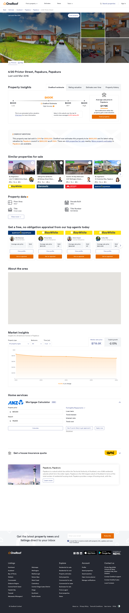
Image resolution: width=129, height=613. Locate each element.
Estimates (47, 3)
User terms (107, 606)
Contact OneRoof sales (111, 580)
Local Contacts (109, 583)
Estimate (11, 10)
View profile (21, 251)
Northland (11, 567)
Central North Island (14, 587)
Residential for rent (65, 570)
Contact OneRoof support (112, 576)
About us (75, 606)
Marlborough (36, 574)
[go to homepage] (10, 3)
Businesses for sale (65, 587)
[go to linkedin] (81, 553)
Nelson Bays (35, 577)
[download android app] (104, 553)
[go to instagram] (74, 553)
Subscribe (107, 536)
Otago (34, 590)
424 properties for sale (75, 141)
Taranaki (10, 593)
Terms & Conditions (96, 606)
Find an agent (63, 590)
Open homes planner (88, 577)
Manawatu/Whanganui (15, 596)
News (59, 3)
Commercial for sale (65, 580)
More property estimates (102, 141)
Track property (73, 15)
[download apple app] (90, 553)
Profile (84, 567)
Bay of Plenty (12, 574)
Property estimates (65, 574)
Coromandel (12, 580)
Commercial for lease (66, 583)
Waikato (10, 577)
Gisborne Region (13, 583)
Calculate (35, 428)
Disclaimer (69, 431)
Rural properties (64, 593)
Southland (35, 593)
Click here (18, 115)
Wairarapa (35, 567)
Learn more (48, 480)
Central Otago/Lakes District (41, 587)
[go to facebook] (77, 553)
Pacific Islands (36, 596)
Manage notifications (88, 580)
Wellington (35, 570)
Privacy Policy (84, 606)
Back (4, 10)
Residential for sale (65, 567)
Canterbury (35, 583)
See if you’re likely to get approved (78, 428)
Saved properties (87, 570)
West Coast (35, 580)
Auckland (19, 10)
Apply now (99, 428)
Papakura (28, 10)
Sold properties (64, 577)
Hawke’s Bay (12, 590)
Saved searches (87, 574)
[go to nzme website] (117, 553)
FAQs (114, 606)
